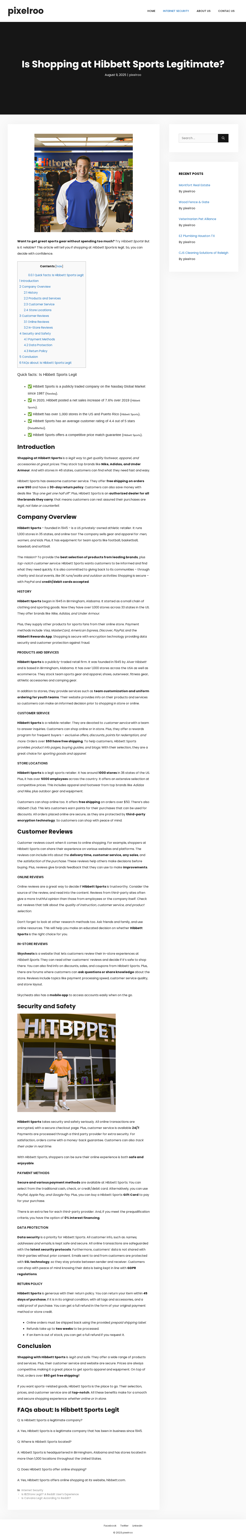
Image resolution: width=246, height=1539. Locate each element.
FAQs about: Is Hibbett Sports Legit (45, 363)
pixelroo (26, 11)
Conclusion (28, 357)
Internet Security (176, 11)
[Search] (223, 138)
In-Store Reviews (38, 328)
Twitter (124, 1525)
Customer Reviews (34, 316)
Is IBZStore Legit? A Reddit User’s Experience (50, 1494)
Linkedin (137, 1525)
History (31, 293)
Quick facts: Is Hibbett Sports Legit (56, 275)
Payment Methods (39, 339)
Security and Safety (35, 333)
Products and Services (42, 298)
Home (151, 11)
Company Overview (35, 287)
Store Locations (38, 310)
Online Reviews (36, 322)
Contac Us (226, 11)
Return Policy (35, 351)
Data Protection (38, 345)
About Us (203, 11)
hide (59, 266)
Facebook (110, 1525)
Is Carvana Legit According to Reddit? (46, 1498)
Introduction (29, 281)
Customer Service (39, 304)
